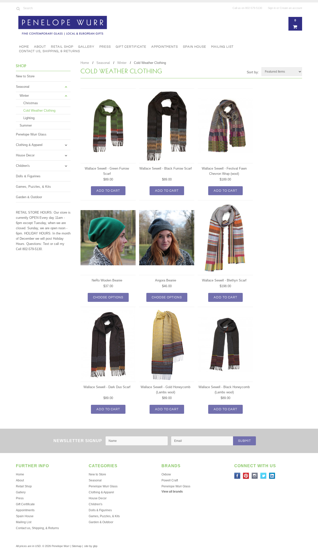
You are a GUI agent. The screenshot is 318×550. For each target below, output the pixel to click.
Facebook (237, 476)
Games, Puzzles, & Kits (33, 186)
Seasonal (22, 87)
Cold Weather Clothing (39, 110)
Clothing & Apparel (29, 145)
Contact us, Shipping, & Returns (49, 51)
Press (105, 46)
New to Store (25, 76)
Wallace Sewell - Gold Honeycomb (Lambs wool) (165, 389)
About (40, 46)
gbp (95, 546)
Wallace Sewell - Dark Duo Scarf (106, 387)
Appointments (164, 46)
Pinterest (246, 476)
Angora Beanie (165, 280)
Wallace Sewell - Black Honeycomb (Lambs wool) (224, 389)
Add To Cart (108, 190)
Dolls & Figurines (28, 176)
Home (24, 46)
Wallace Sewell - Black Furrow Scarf (165, 168)
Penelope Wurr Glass (31, 134)
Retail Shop (62, 46)
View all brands (172, 491)
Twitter (263, 476)
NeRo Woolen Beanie (107, 280)
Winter (24, 95)
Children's (23, 166)
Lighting (29, 118)
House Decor (25, 155)
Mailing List (222, 46)
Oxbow (166, 474)
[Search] (18, 8)
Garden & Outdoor (29, 197)
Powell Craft (169, 480)
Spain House (194, 46)
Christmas (30, 103)
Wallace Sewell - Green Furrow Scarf (107, 171)
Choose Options (108, 297)
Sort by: (253, 72)
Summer (26, 125)
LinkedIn (272, 476)
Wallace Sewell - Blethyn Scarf (224, 280)
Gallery (86, 46)
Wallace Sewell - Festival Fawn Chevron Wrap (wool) (224, 171)
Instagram (255, 476)
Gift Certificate (131, 46)
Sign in (272, 7)
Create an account (291, 7)
